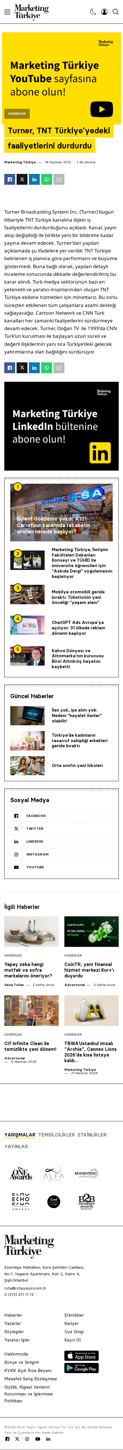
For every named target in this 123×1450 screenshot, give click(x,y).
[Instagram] (27, 1439)
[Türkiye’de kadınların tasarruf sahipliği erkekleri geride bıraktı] (27, 740)
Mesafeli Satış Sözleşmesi (30, 1378)
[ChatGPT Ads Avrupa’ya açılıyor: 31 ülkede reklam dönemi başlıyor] (27, 625)
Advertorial (74, 985)
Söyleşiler (14, 1331)
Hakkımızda (16, 1354)
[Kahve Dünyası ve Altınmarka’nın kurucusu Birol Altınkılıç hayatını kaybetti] (27, 656)
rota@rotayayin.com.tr (25, 1288)
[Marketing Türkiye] (34, 11)
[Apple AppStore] (81, 1359)
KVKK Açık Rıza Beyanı (27, 1370)
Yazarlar (12, 1323)
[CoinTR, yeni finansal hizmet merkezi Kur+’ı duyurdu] (91, 931)
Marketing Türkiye (20, 162)
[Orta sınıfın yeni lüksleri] (27, 766)
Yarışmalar (19, 1135)
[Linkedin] (48, 1439)
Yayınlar (16, 1146)
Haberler (17, 113)
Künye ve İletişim (21, 1362)
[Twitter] (17, 1439)
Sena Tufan (14, 985)
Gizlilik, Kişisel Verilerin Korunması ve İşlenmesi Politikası (28, 1393)
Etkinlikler (92, 1135)
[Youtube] (38, 1439)
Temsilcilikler (56, 1135)
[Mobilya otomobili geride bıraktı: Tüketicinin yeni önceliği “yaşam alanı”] (27, 594)
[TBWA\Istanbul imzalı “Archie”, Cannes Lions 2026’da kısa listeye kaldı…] (91, 1010)
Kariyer (71, 1323)
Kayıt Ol (72, 1340)
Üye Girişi (74, 1331)
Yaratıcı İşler (17, 1340)
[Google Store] (81, 1371)
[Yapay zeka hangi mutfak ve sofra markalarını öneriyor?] (31, 931)
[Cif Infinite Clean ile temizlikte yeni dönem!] (31, 1010)
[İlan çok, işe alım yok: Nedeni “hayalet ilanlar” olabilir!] (27, 716)
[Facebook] (7, 1439)
